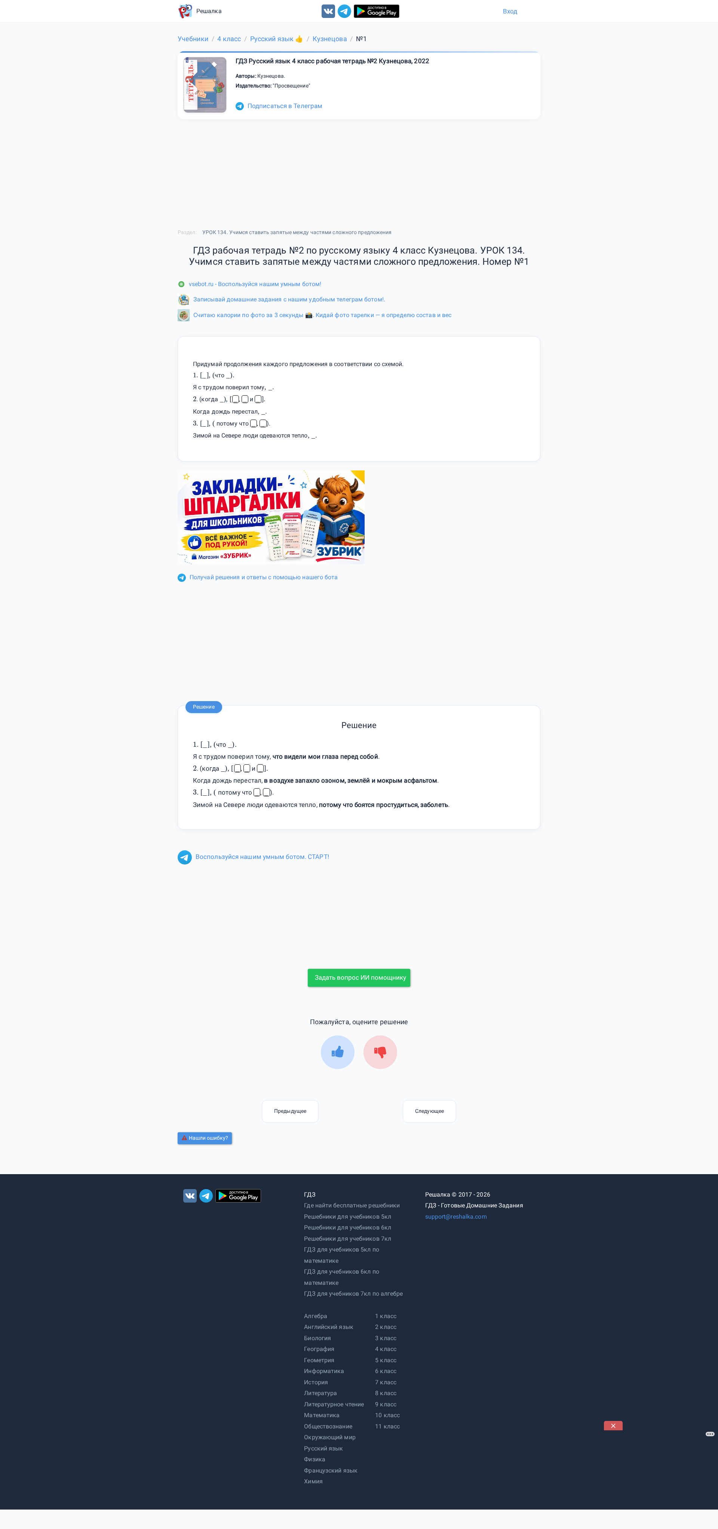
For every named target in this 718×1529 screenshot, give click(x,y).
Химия (313, 1481)
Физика (314, 1459)
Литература (320, 1393)
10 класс (387, 1415)
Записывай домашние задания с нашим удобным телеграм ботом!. (289, 299)
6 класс (385, 1371)
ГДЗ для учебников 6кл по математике (341, 1277)
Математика (322, 1415)
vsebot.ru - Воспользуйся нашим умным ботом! (255, 284)
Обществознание (328, 1426)
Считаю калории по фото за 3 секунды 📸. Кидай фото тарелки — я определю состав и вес (322, 315)
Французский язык (331, 1470)
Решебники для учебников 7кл (347, 1238)
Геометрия (319, 1360)
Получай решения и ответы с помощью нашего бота (264, 577)
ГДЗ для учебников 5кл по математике (341, 1255)
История (316, 1382)
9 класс (385, 1404)
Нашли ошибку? (208, 1138)
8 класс (385, 1393)
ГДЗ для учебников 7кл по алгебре (353, 1293)
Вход (510, 11)
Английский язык (328, 1326)
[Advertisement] (660, 1477)
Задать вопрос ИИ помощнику (360, 977)
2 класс (385, 1326)
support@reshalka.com (456, 1216)
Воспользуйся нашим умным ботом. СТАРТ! (262, 856)
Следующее (429, 1111)
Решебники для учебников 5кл (347, 1216)
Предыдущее (290, 1111)
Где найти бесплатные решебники (352, 1205)
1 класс (385, 1316)
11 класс (387, 1426)
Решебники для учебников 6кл (347, 1227)
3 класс (385, 1338)
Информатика (324, 1371)
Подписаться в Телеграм (285, 106)
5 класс (385, 1360)
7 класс (385, 1382)
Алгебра (315, 1316)
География (319, 1349)
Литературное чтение (334, 1404)
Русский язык (323, 1448)
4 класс (385, 1349)
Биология (317, 1338)
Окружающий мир (329, 1437)
